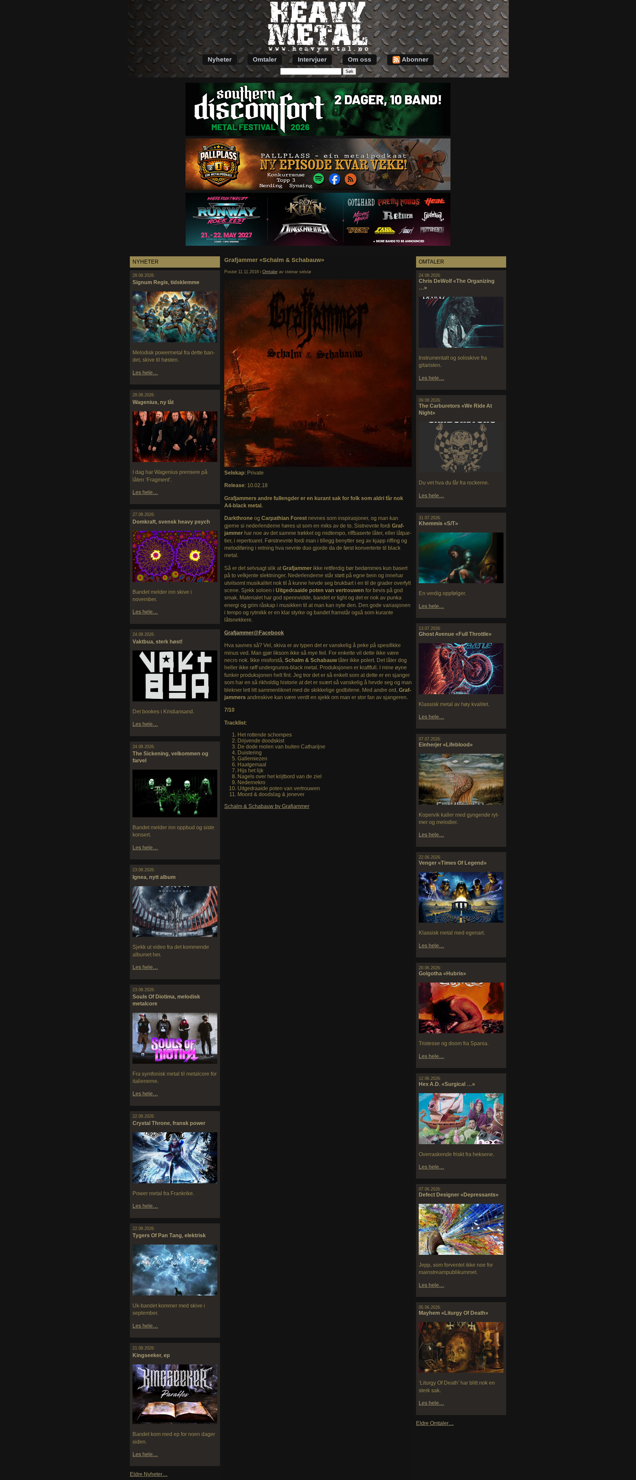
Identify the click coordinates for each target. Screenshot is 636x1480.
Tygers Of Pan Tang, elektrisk (169, 1235)
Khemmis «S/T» (438, 523)
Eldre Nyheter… (149, 1474)
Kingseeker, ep (151, 1355)
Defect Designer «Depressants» (459, 1195)
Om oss (359, 59)
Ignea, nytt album (154, 877)
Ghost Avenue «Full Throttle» (455, 634)
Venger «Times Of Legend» (453, 863)
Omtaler (265, 59)
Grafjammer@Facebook (254, 633)
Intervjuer (312, 59)
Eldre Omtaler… (435, 1423)
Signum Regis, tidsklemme (165, 282)
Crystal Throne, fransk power (168, 1123)
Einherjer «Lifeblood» (446, 744)
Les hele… (145, 373)
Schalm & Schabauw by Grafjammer (266, 806)
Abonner (415, 59)
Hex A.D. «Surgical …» (447, 1084)
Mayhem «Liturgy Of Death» (453, 1313)
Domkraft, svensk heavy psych (171, 522)
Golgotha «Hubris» (442, 973)
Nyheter (220, 59)
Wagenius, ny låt (153, 402)
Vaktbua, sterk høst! (157, 641)
